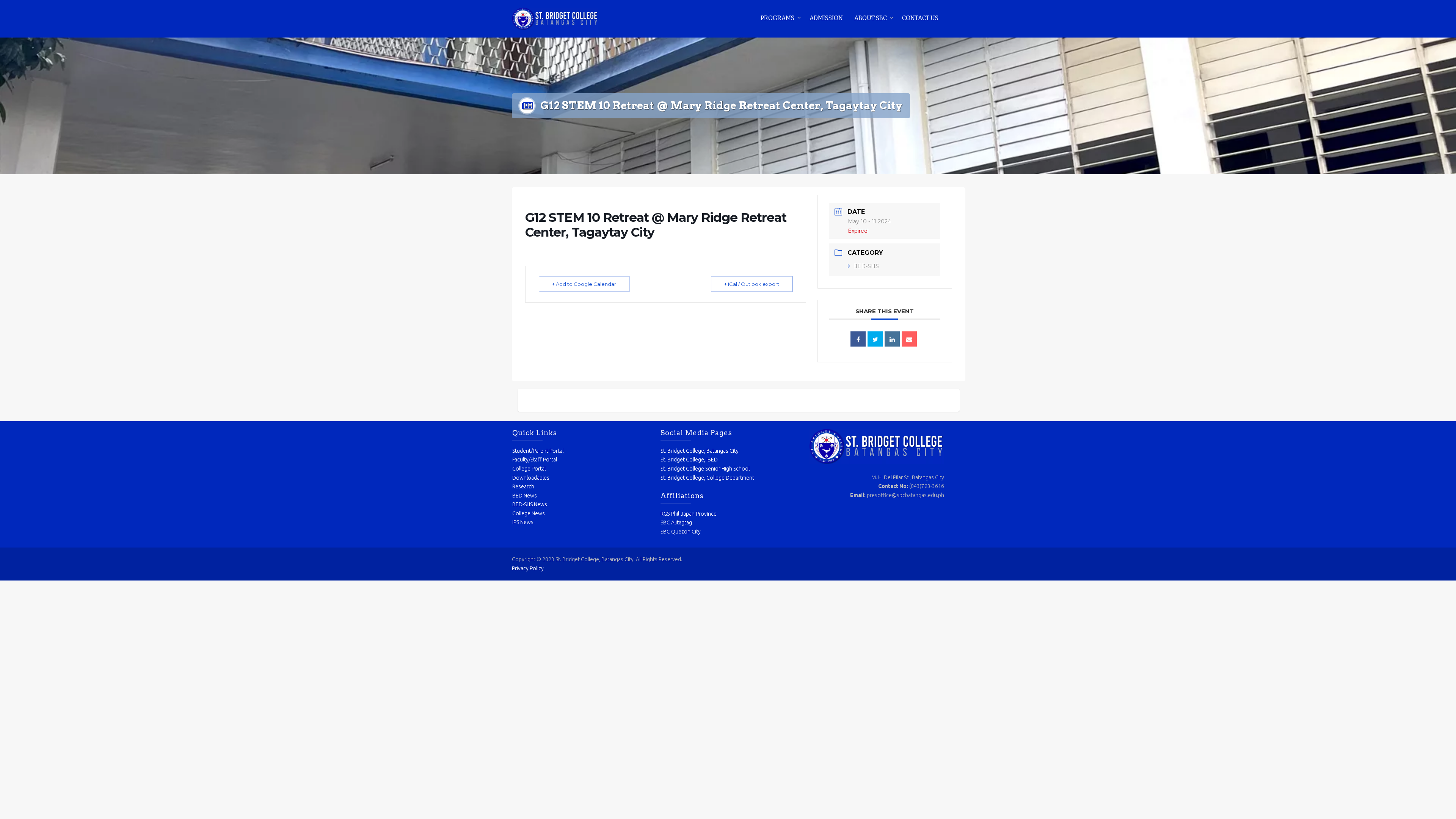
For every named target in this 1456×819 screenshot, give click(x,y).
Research (523, 486)
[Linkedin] (892, 339)
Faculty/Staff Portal (534, 460)
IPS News (522, 522)
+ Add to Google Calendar (584, 284)
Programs (777, 18)
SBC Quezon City (681, 532)
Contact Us (920, 18)
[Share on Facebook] (858, 339)
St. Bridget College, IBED (689, 460)
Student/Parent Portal (537, 451)
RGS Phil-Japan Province (689, 514)
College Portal (529, 469)
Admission (826, 18)
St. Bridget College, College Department (707, 478)
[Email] (909, 339)
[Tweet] (875, 339)
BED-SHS (866, 266)
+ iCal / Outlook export (751, 284)
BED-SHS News (529, 504)
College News (528, 513)
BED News (524, 496)
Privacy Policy (528, 568)
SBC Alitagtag (676, 522)
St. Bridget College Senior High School (705, 469)
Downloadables (530, 478)
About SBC (870, 18)
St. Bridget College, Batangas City (700, 451)
